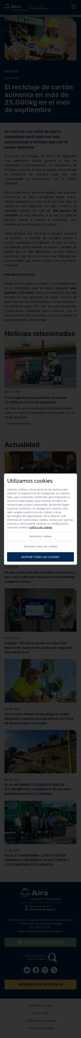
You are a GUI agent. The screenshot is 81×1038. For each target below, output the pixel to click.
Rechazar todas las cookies (40, 546)
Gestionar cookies (40, 536)
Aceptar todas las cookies (40, 557)
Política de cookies (40, 527)
